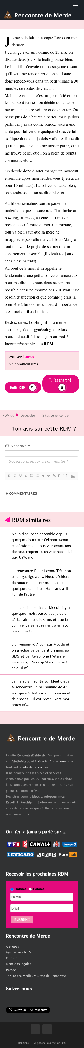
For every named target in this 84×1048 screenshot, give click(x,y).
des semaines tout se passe (37, 203)
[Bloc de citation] (43, 476)
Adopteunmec (59, 761)
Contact (12, 958)
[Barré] (26, 476)
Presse (11, 970)
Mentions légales (18, 964)
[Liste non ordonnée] (37, 476)
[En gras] (9, 476)
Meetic (43, 761)
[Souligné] (20, 476)
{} (59, 475)
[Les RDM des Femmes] (17, 415)
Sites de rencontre (55, 415)
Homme (21, 889)
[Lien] (54, 476)
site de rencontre (35, 767)
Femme (39, 889)
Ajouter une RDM (19, 952)
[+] (65, 475)
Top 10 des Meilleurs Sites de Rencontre (36, 976)
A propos (12, 946)
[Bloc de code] (48, 476)
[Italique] (15, 476)
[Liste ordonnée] (31, 476)
